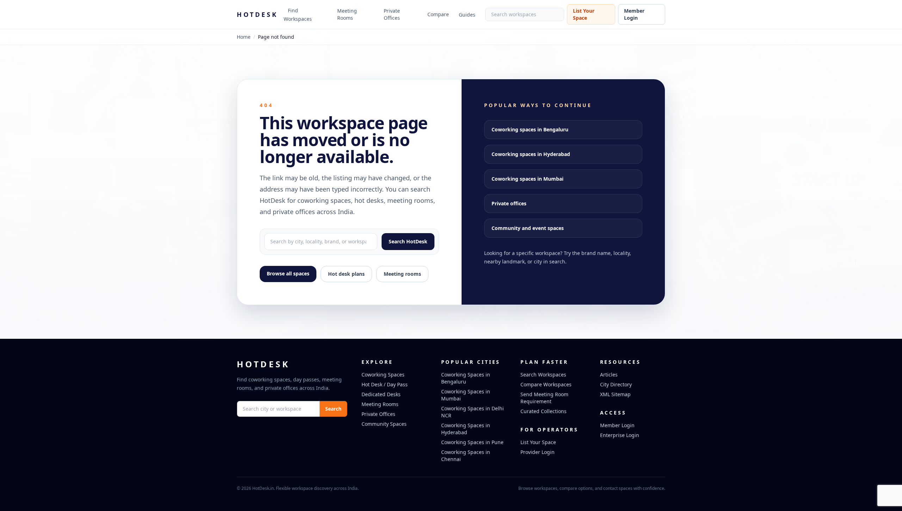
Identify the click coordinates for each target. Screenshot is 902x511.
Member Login (634, 14)
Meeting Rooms (347, 14)
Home (244, 36)
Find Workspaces (298, 14)
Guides (467, 14)
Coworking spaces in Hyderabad (531, 154)
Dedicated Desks (381, 394)
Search (333, 408)
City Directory (616, 384)
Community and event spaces (528, 228)
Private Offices (392, 14)
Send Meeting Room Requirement (544, 398)
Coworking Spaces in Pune (472, 442)
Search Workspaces (543, 374)
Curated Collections (543, 411)
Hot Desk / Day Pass (385, 384)
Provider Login (537, 452)
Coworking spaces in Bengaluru (530, 129)
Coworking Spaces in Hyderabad (465, 429)
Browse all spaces (288, 273)
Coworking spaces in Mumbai (527, 178)
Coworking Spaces (383, 374)
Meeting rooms (402, 273)
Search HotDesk (408, 241)
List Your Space (583, 14)
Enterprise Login (619, 435)
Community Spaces (384, 423)
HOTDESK (257, 14)
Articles (609, 374)
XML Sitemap (615, 394)
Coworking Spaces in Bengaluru (465, 378)
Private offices (509, 203)
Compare (438, 14)
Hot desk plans (346, 273)
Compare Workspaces (546, 384)
